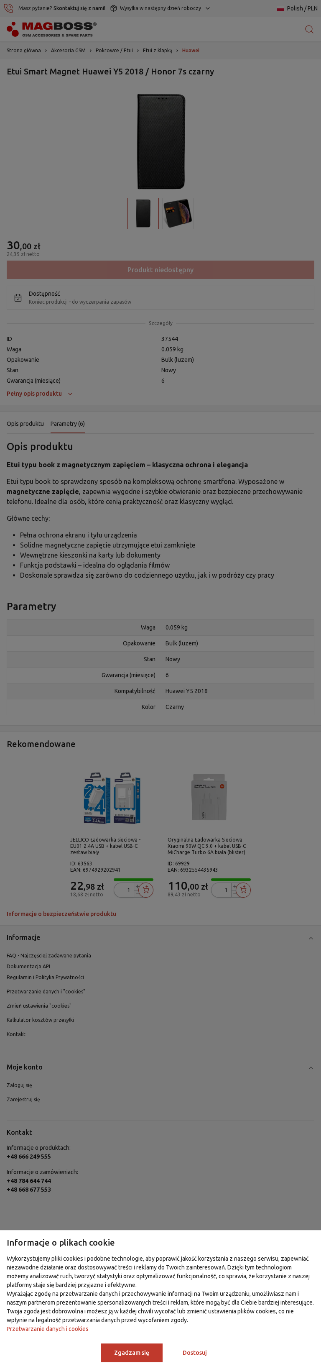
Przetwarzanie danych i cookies (48, 1328)
